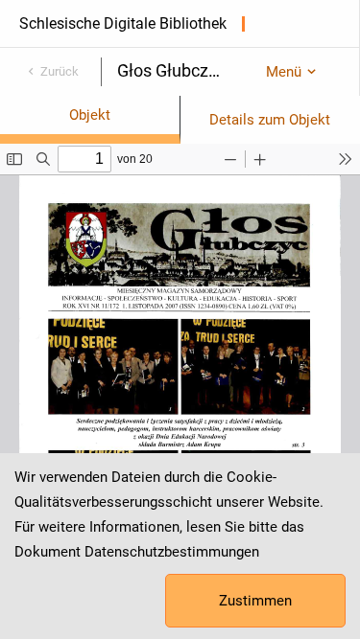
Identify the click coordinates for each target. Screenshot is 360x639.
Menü (283, 71)
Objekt (89, 115)
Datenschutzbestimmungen (171, 551)
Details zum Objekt (269, 119)
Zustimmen (255, 600)
